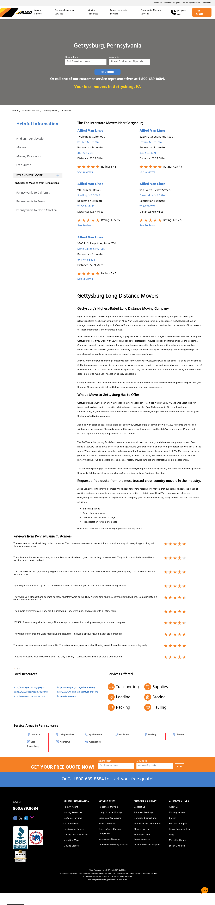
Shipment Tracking (143, 813)
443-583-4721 (148, 153)
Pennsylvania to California (33, 193)
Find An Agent (70, 807)
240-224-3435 (85, 206)
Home (15, 111)
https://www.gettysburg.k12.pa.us (30, 692)
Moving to (114, 57)
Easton (180, 735)
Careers (173, 818)
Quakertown (95, 735)
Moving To (141, 761)
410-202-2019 (85, 153)
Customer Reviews (72, 818)
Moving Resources (93, 12)
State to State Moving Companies (110, 831)
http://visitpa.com (66, 696)
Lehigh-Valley (67, 735)
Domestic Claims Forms (146, 818)
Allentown (65, 742)
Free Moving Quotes (73, 829)
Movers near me (142, 829)
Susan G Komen (177, 846)
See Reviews (85, 172)
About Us (158, 3)
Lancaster (36, 735)
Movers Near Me (30, 111)
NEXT (179, 767)
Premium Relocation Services (65, 12)
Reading (152, 735)
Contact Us (206, 3)
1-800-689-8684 (151, 79)
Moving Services (38, 12)
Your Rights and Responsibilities (142, 837)
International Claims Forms (147, 824)
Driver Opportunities (179, 829)
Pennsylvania (50, 111)
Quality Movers (71, 824)
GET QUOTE (199, 13)
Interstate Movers (108, 824)
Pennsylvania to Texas (30, 202)
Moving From (104, 761)
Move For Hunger (177, 840)
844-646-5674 (86, 260)
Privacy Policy (101, 880)
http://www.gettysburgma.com (29, 696)
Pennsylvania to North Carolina (36, 210)
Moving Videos (71, 846)
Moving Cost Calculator (75, 835)
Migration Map (71, 840)
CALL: (25, 806)
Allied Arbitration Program (147, 845)
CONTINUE (107, 72)
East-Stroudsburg (33, 744)
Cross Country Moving (110, 818)
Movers (21, 148)
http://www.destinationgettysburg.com (77, 692)
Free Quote (23, 165)
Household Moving (108, 807)
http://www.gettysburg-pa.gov (29, 688)
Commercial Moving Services (151, 12)
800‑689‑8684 (90, 779)
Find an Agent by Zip (191, 3)
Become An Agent (172, 3)
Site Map (91, 880)
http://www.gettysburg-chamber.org (76, 688)
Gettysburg (95, 742)
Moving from (71, 57)
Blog (171, 835)
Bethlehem (123, 735)
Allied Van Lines (90, 131)
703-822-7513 (147, 206)
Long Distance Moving (110, 813)
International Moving (109, 839)
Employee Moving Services (119, 12)
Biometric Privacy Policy (117, 880)
